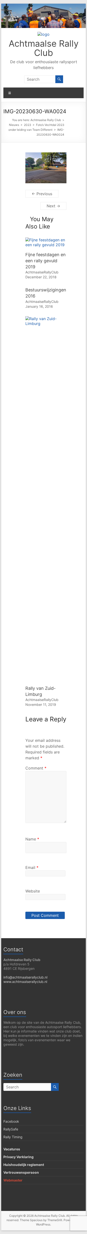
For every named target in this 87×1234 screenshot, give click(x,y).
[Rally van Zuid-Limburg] (45, 318)
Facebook (11, 1121)
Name (32, 839)
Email (31, 867)
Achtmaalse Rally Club (44, 48)
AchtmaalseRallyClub (41, 272)
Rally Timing (12, 1137)
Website (32, 891)
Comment (35, 768)
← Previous (42, 193)
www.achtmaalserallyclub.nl (25, 982)
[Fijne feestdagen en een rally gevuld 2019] (45, 239)
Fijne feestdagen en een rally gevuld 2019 (45, 260)
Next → (53, 205)
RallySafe (10, 1129)
